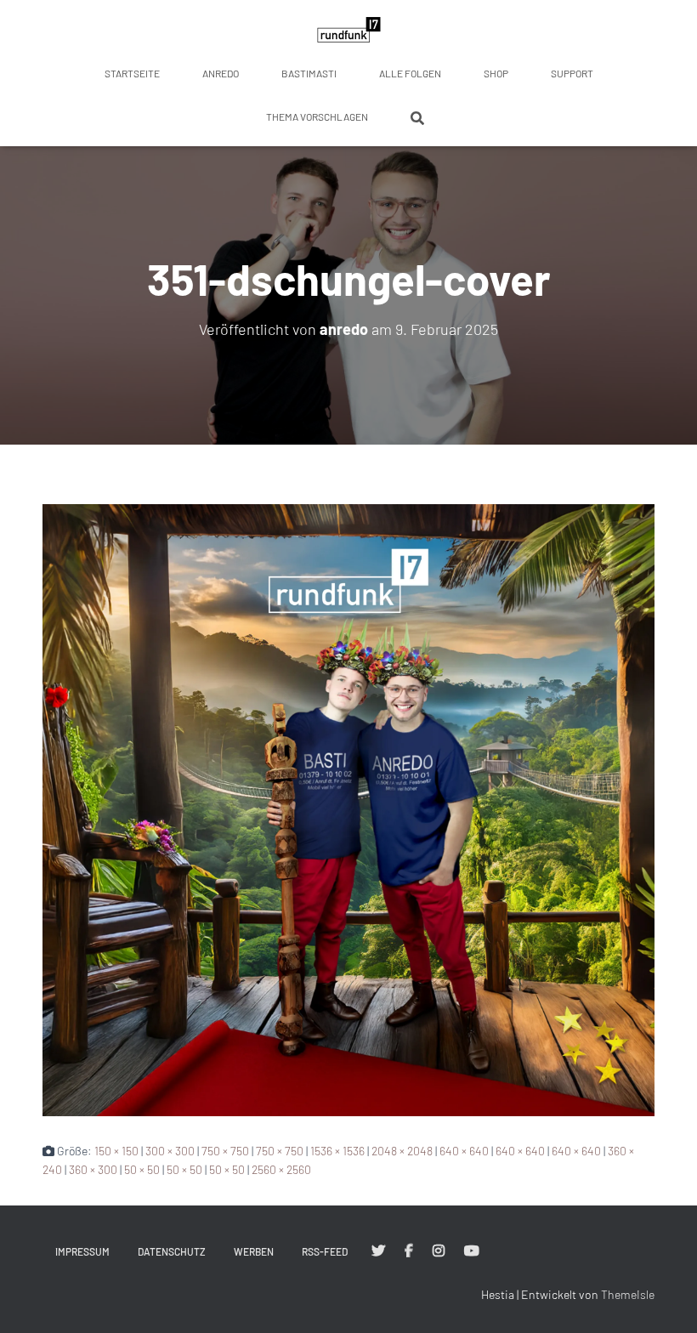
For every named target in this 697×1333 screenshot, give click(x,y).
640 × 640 (464, 1150)
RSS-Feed (325, 1251)
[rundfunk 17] (349, 30)
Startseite (132, 73)
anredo (220, 73)
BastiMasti (309, 73)
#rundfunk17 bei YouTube (472, 1251)
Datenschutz (172, 1251)
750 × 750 (225, 1150)
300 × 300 (170, 1150)
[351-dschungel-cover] (348, 808)
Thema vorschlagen (317, 116)
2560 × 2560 (281, 1169)
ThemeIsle (627, 1294)
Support (572, 73)
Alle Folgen (410, 73)
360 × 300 (93, 1169)
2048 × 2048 (402, 1150)
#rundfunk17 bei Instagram (438, 1251)
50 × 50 (142, 1169)
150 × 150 (116, 1150)
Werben (254, 1251)
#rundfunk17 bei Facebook (409, 1251)
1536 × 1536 (337, 1150)
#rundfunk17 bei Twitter (378, 1251)
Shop (496, 73)
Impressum (82, 1251)
